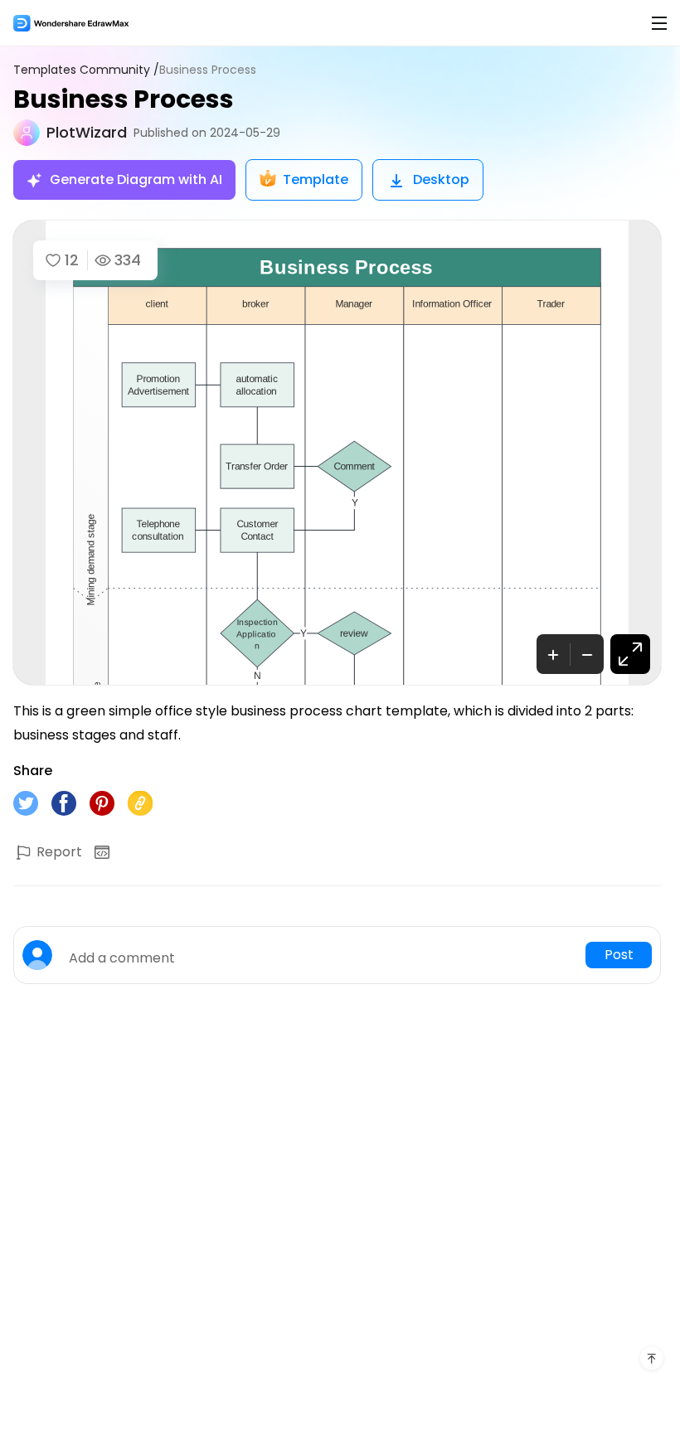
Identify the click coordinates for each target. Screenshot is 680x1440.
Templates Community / (86, 70)
